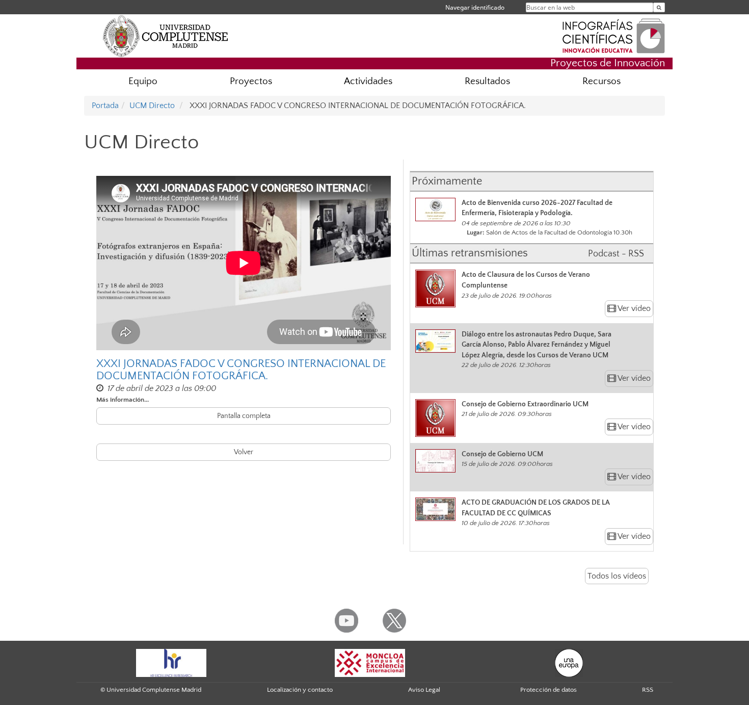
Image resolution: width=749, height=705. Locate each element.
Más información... (122, 399)
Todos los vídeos (616, 576)
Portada (105, 105)
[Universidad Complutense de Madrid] (165, 35)
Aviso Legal (424, 689)
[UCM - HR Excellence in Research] (171, 662)
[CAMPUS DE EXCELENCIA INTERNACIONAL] (370, 662)
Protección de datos (548, 689)
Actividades (368, 81)
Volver (243, 452)
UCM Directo (152, 105)
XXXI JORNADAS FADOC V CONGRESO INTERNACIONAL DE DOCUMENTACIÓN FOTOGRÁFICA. (241, 370)
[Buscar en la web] (659, 7)
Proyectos (251, 81)
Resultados (487, 81)
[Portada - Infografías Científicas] (613, 34)
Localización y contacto (300, 689)
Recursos (601, 81)
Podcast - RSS (616, 254)
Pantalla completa (244, 416)
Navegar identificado (474, 7)
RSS (647, 689)
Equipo (142, 81)
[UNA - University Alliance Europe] (569, 662)
